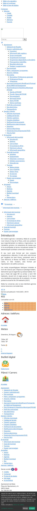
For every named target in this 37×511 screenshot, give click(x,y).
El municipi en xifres (13, 221)
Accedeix (4, 325)
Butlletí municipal (10, 459)
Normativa (7, 401)
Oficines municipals (10, 418)
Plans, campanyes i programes (14, 397)
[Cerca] (24, 39)
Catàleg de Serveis (10, 420)
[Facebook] (12, 469)
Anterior (4, 353)
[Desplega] (14, 204)
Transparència (9, 414)
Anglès (9, 18)
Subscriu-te (5, 369)
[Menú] (2, 43)
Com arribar (11, 219)
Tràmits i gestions (10, 422)
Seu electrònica (9, 412)
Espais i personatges (11, 231)
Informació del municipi (11, 208)
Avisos (6, 303)
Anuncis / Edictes (9, 399)
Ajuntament (5, 388)
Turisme (6, 229)
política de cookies (18, 505)
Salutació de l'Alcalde (11, 390)
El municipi (9, 204)
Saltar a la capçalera (9, 1)
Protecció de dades (10, 476)
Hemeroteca (8, 463)
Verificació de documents (12, 427)
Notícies (6, 305)
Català (9, 13)
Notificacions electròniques (13, 429)
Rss (5, 461)
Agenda (6, 307)
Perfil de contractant (11, 409)
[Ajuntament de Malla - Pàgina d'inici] (12, 33)
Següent (9, 353)
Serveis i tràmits (6, 416)
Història (9, 216)
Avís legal (7, 478)
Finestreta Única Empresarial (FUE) (15, 435)
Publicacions (8, 310)
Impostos (7, 431)
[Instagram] (15, 469)
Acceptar (32, 508)
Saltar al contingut (9, 3)
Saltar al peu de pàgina (10, 5)
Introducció (11, 214)
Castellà (9, 15)
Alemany (10, 20)
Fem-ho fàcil (8, 437)
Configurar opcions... (7, 508)
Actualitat (4, 450)
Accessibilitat (8, 480)
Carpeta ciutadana (10, 425)
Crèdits (6, 472)
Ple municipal (8, 394)
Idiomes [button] (6, 11)
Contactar (4, 9)
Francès (9, 22)
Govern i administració (11, 392)
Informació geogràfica (14, 225)
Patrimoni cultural (13, 223)
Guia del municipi (10, 227)
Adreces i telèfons (7, 465)
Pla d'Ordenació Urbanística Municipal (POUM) (20, 407)
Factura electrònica (10, 433)
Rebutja (25, 508)
